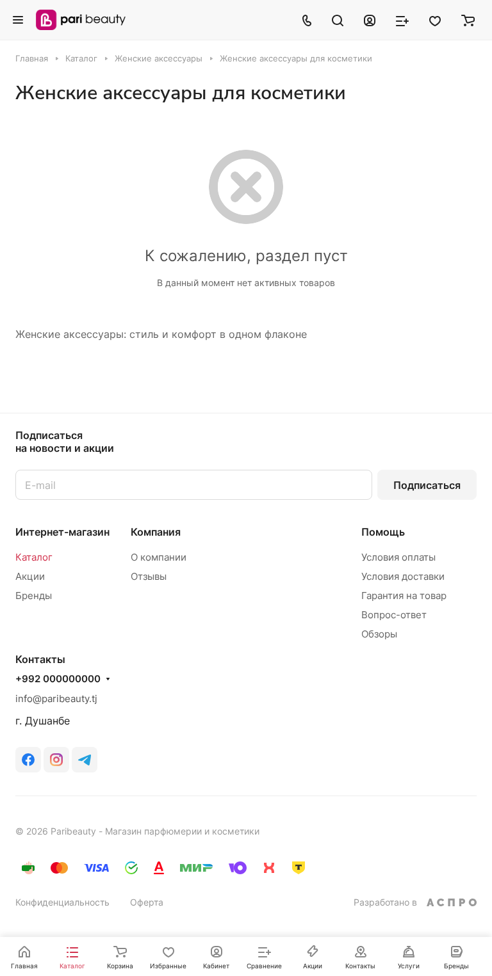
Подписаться (427, 485)
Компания (156, 531)
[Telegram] (84, 759)
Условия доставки (403, 576)
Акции (30, 576)
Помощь (383, 531)
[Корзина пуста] (468, 19)
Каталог (34, 557)
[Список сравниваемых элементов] (402, 19)
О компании (158, 557)
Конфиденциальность (62, 902)
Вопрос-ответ (394, 615)
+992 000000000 (58, 679)
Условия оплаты (398, 557)
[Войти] (369, 19)
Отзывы (149, 576)
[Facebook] (28, 759)
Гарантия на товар (404, 595)
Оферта (146, 902)
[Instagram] (56, 759)
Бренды (33, 595)
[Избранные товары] (435, 19)
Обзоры (379, 634)
